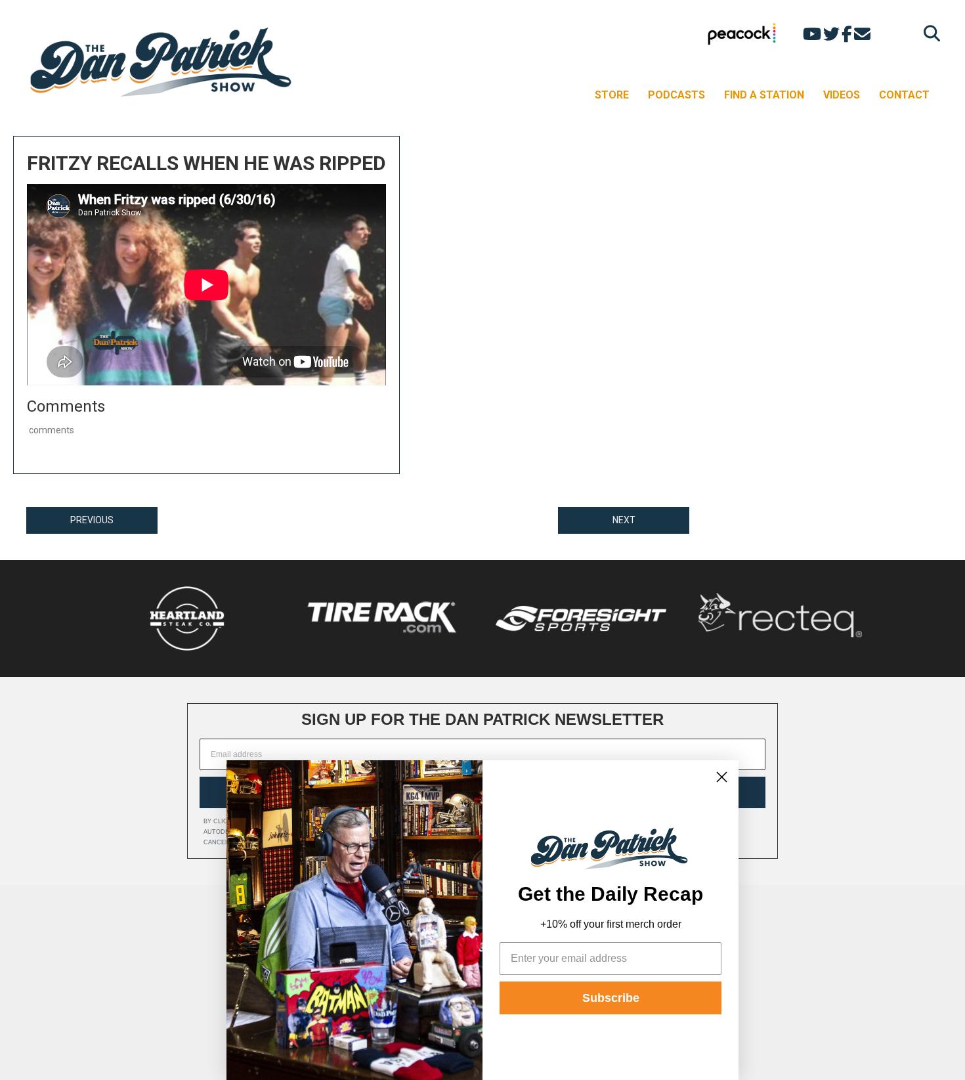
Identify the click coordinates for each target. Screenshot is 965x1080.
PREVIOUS (92, 520)
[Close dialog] (721, 777)
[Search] (928, 33)
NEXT (623, 520)
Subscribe (610, 997)
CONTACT (904, 95)
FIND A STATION (764, 95)
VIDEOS (841, 95)
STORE (612, 95)
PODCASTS (676, 95)
